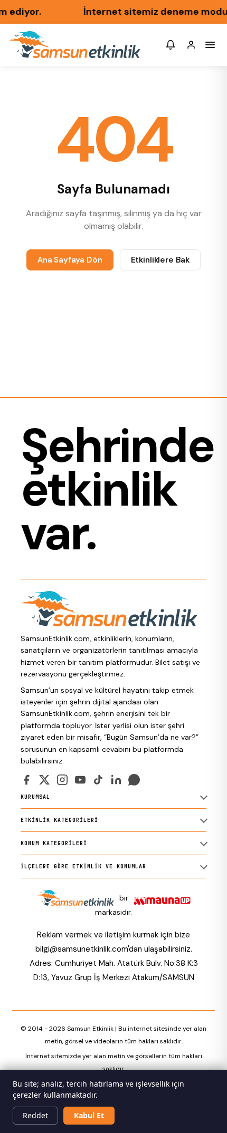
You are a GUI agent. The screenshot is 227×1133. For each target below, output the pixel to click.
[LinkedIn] (116, 780)
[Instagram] (62, 780)
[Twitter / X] (44, 780)
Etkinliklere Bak (160, 260)
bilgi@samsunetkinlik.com (81, 949)
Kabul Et (89, 1115)
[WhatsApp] (134, 780)
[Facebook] (26, 780)
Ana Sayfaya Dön (69, 260)
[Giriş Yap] (191, 44)
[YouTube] (80, 780)
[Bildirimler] (170, 45)
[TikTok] (98, 780)
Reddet (35, 1115)
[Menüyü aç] (210, 44)
